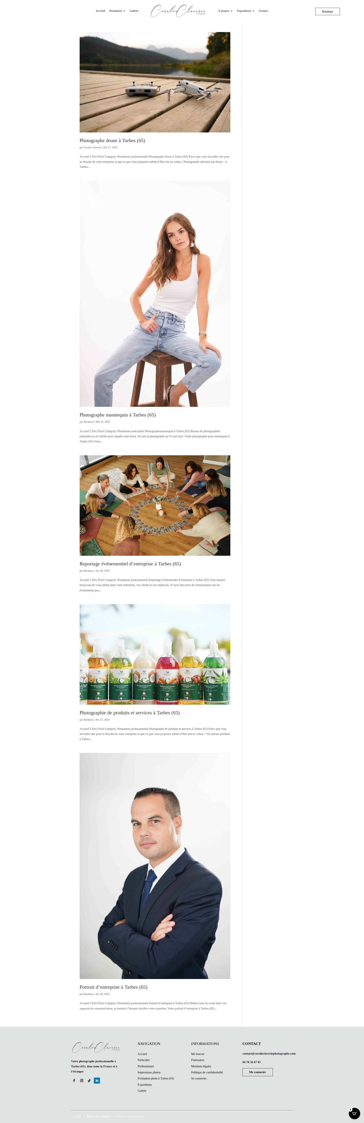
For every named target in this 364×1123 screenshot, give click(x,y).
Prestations (115, 10)
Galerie (134, 10)
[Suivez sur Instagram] (82, 1081)
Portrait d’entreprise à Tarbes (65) (113, 987)
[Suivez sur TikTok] (89, 1081)
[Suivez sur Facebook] (74, 1081)
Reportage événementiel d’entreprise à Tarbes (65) (130, 564)
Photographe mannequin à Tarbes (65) (118, 415)
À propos (223, 10)
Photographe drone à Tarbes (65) (112, 140)
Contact (263, 10)
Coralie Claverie (92, 147)
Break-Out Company (98, 1116)
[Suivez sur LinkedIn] (97, 1081)
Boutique (327, 11)
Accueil (100, 10)
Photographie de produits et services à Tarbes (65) (130, 712)
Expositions (244, 10)
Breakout (88, 421)
